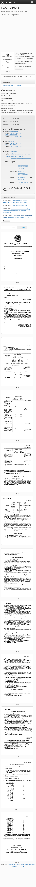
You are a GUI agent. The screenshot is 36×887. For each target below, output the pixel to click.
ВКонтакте (17, 864)
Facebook (10, 864)
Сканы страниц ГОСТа (9, 227)
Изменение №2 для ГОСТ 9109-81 (12, 85)
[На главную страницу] (2, 2)
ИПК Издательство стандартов (23, 183)
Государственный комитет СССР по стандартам (23, 166)
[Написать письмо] (21, 866)
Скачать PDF (19, 69)
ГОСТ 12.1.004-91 (8, 215)
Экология (11, 141)
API (19, 866)
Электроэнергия (13, 131)
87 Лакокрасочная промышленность (21, 158)
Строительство (13, 151)
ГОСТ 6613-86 (7, 200)
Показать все (6, 220)
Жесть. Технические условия (19, 205)
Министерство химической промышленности (23, 172)
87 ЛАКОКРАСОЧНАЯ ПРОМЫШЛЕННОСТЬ (13, 134)
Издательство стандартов (22, 178)
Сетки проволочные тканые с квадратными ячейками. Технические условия (15, 201)
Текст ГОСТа (22, 227)
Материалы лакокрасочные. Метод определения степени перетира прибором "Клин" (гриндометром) (16, 210)
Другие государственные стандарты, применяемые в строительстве (18, 155)
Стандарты (13, 153)
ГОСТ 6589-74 (7, 209)
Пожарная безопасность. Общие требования (17, 216)
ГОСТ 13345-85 (7, 205)
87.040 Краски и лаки (16, 136)
